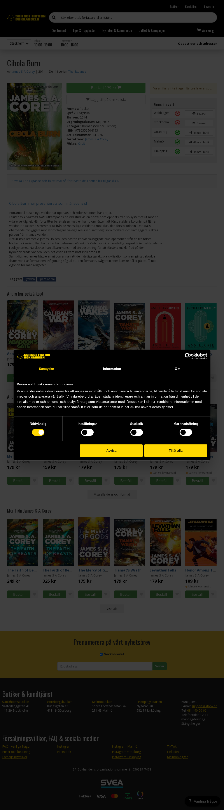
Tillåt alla (175, 450)
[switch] (87, 432)
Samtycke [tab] (46, 369)
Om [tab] (177, 369)
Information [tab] (112, 369)
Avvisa (111, 450)
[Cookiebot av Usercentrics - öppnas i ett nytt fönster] (188, 356)
